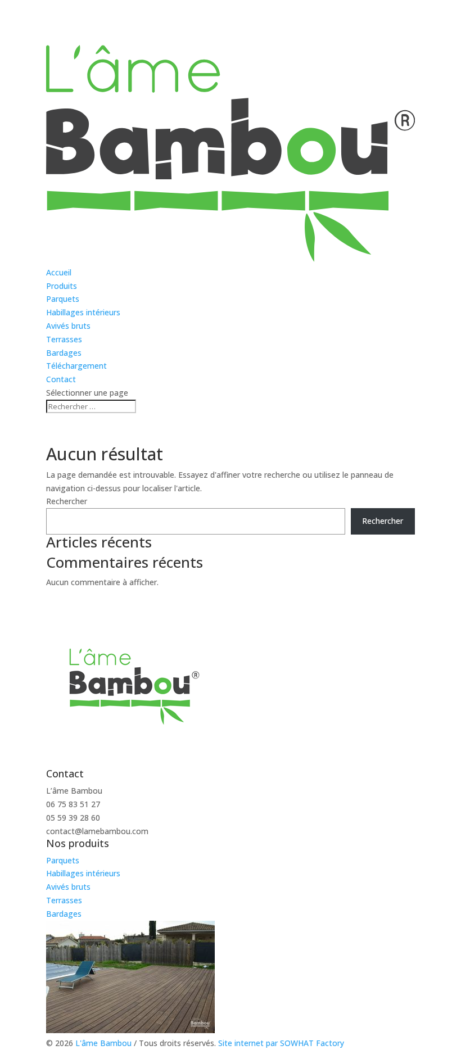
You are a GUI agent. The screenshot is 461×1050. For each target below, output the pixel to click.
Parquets (62, 298)
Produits (61, 285)
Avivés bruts (68, 325)
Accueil (58, 272)
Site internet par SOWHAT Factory (280, 1043)
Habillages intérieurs (83, 312)
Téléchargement (76, 365)
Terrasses (64, 339)
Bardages (64, 352)
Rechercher (66, 501)
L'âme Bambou (104, 1043)
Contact (61, 379)
